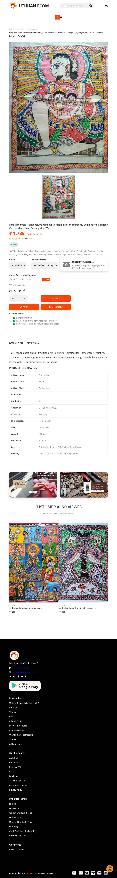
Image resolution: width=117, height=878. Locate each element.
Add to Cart (55, 298)
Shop (11, 716)
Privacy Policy (15, 789)
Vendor (12, 712)
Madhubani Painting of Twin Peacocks (77, 608)
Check (46, 279)
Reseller (13, 707)
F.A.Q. (12, 771)
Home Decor (32, 29)
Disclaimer (14, 776)
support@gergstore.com (24, 672)
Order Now (56, 306)
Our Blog (13, 826)
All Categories (15, 721)
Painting (20, 29)
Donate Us (14, 808)
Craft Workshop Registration (22, 831)
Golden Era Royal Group (20, 813)
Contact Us (14, 762)
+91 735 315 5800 (20, 668)
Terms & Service (17, 780)
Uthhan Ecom (32, 873)
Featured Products (18, 725)
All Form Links (16, 744)
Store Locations (16, 849)
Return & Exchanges (19, 785)
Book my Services (17, 835)
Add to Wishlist (19, 285)
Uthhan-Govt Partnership (21, 734)
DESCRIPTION (16, 343)
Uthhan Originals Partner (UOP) (24, 703)
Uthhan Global (16, 817)
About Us (13, 758)
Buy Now (24, 306)
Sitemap (13, 739)
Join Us (12, 803)
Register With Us (17, 767)
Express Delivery (17, 730)
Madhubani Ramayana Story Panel (25, 608)
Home (11, 29)
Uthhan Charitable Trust (21, 822)
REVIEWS (33, 343)
